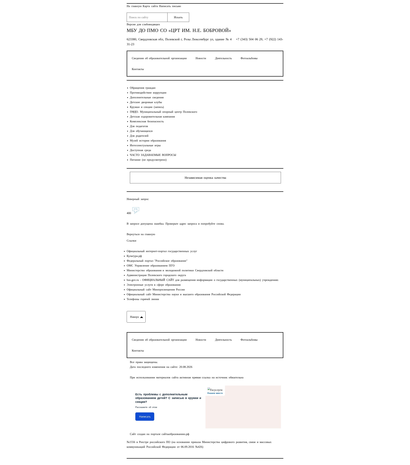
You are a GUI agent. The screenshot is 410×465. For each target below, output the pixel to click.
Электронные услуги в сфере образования (153, 284)
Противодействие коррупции (148, 92)
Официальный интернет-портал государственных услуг (162, 251)
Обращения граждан (143, 87)
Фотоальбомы (249, 58)
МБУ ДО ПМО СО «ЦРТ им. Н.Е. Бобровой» (179, 30)
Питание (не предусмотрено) (148, 159)
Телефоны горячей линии (143, 299)
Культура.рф (134, 256)
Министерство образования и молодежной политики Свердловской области (175, 270)
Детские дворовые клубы (146, 102)
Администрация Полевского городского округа (156, 275)
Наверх (134, 316)
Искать (178, 17)
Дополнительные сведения (147, 97)
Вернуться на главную (141, 234)
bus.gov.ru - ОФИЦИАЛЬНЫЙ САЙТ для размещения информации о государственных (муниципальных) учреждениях (202, 279)
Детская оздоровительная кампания (152, 116)
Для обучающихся (141, 131)
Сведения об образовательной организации (159, 58)
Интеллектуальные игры (145, 145)
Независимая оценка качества (205, 177)
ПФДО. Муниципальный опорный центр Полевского (163, 111)
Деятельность (223, 58)
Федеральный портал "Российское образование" (157, 260)
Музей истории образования (148, 140)
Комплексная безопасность (147, 121)
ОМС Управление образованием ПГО (151, 265)
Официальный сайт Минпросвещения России (156, 289)
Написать (145, 416)
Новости (201, 58)
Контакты (138, 69)
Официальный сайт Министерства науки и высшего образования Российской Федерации (184, 294)
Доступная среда (140, 150)
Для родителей (139, 135)
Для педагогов (139, 126)
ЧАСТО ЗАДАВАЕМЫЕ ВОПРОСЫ (153, 154)
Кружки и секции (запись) (147, 107)
